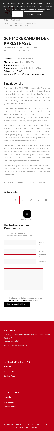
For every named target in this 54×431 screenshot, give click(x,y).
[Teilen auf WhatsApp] (23, 200)
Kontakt (7, 366)
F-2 (20, 47)
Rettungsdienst (10, 50)
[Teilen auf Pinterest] (31, 200)
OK (17, 14)
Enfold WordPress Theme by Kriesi (24, 427)
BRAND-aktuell (12, 20)
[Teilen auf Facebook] (8, 200)
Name (41, 243)
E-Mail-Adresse (42, 254)
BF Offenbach (33, 47)
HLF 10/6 (24, 47)
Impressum (9, 371)
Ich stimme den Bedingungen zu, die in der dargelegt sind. (25, 299)
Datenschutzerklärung (17, 300)
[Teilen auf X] (15, 200)
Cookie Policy (10, 376)
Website (42, 261)
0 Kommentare (23, 182)
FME (24, 50)
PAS (28, 50)
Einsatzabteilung (11, 47)
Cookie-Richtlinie (33, 14)
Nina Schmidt (41, 182)
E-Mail (20, 50)
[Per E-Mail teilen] (46, 200)
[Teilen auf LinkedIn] (38, 200)
